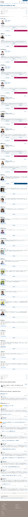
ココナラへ (2, 0)
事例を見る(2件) (7, 74)
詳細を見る (14, 214)
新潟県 (6, 20)
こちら (13, 16)
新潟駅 (6, 21)
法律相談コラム (4, 506)
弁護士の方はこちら (25, 0)
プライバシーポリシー (18, 506)
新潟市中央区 (9, 20)
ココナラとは (3, 507)
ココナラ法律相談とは (4, 504)
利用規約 (16, 505)
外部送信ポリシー (17, 507)
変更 (26, 13)
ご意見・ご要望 (17, 504)
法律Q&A (3, 505)
